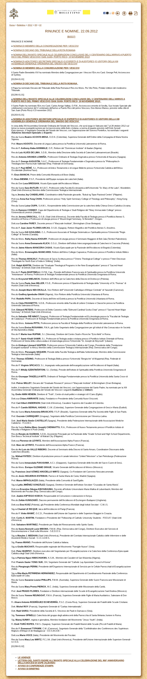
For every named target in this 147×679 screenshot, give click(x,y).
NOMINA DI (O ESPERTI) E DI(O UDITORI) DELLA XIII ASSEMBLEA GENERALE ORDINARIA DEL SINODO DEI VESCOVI (64, 62)
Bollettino (21, 25)
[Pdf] (136, 14)
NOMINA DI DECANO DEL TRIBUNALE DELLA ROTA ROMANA (44, 50)
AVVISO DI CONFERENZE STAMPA (36, 666)
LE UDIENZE (24, 657)
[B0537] (71, 37)
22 (40, 25)
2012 (30, 25)
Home (12, 25)
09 (36, 25)
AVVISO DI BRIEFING (28, 669)
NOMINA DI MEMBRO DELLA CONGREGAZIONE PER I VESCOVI (46, 46)
